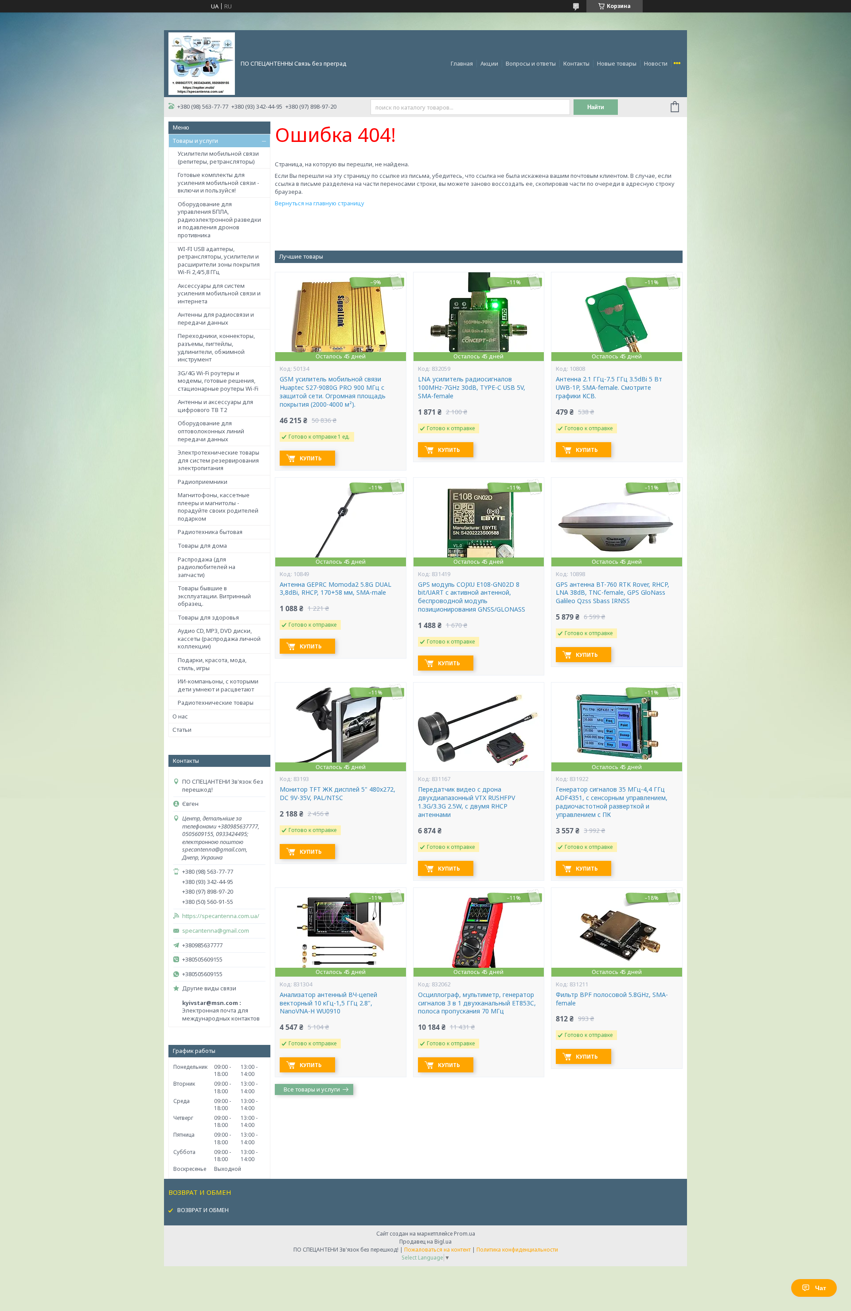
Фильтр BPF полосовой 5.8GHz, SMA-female (612, 999)
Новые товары (616, 63)
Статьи (181, 730)
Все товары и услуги (312, 1089)
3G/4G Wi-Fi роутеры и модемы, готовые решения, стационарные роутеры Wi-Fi (218, 381)
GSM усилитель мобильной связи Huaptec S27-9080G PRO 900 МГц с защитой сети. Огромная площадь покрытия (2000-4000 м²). (333, 391)
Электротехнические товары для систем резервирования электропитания (218, 460)
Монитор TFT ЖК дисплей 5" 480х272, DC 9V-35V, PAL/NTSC (337, 793)
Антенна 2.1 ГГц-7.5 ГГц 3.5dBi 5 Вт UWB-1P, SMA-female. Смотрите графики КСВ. (609, 387)
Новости (656, 63)
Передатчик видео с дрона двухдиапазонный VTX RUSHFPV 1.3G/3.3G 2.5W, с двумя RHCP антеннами (466, 802)
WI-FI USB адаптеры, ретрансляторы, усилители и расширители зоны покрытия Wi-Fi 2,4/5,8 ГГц (219, 260)
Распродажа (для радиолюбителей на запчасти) (206, 567)
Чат (820, 1287)
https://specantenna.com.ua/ (220, 916)
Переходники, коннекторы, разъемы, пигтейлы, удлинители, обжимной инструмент (216, 347)
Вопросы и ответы (531, 63)
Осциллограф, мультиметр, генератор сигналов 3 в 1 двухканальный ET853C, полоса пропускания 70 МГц (477, 1003)
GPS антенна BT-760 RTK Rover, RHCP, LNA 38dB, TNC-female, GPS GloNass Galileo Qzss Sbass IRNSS (612, 593)
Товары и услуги (195, 141)
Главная (462, 63)
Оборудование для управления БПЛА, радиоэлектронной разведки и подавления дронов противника (219, 219)
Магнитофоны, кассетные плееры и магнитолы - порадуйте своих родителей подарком (218, 506)
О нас (180, 716)
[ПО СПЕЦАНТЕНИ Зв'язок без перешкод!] (201, 63)
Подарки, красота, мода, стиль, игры (212, 664)
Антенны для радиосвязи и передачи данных (216, 318)
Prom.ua (464, 1233)
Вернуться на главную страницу (319, 203)
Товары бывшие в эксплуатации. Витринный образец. (214, 596)
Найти (595, 107)
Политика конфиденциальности (517, 1249)
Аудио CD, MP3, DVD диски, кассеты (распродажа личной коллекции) (219, 638)
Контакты (576, 63)
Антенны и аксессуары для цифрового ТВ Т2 (215, 406)
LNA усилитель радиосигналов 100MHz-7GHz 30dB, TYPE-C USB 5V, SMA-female (471, 387)
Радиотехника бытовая (210, 532)
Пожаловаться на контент (437, 1249)
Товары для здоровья (208, 617)
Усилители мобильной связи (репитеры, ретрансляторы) (218, 157)
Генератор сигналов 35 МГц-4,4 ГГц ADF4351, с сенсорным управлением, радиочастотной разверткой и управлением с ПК (612, 802)
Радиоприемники (202, 482)
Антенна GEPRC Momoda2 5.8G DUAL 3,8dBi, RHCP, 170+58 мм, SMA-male (335, 589)
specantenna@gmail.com (215, 930)
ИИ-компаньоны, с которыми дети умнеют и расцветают (218, 685)
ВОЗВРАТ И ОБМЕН (203, 1210)
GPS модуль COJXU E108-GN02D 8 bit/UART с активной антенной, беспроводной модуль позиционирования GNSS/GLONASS (471, 597)
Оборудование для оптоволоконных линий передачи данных (211, 431)
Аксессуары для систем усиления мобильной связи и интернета (219, 293)
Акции (489, 63)
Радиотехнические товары (216, 703)
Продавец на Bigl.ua (425, 1241)
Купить (311, 458)
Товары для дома (202, 546)
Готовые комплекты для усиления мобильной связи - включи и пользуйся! (218, 182)
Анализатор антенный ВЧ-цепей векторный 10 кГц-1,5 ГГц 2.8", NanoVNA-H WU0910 (328, 1003)
